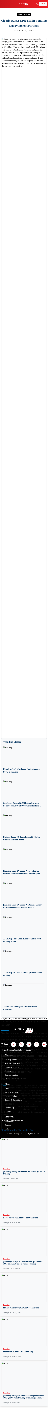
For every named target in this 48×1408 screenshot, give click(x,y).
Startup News (11, 1060)
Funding (6, 1169)
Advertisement (11, 1092)
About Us (9, 1089)
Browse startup (11, 1075)
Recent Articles (24, 14)
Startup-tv (9, 1071)
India (7, 1129)
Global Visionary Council (15, 1079)
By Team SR (30, 31)
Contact (8, 1112)
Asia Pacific (10, 1121)
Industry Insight (12, 1067)
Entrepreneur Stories (14, 1064)
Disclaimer (9, 1104)
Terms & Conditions (13, 1100)
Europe (8, 1125)
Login (43, 4)
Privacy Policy (11, 1096)
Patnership (9, 1108)
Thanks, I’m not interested (11, 1159)
